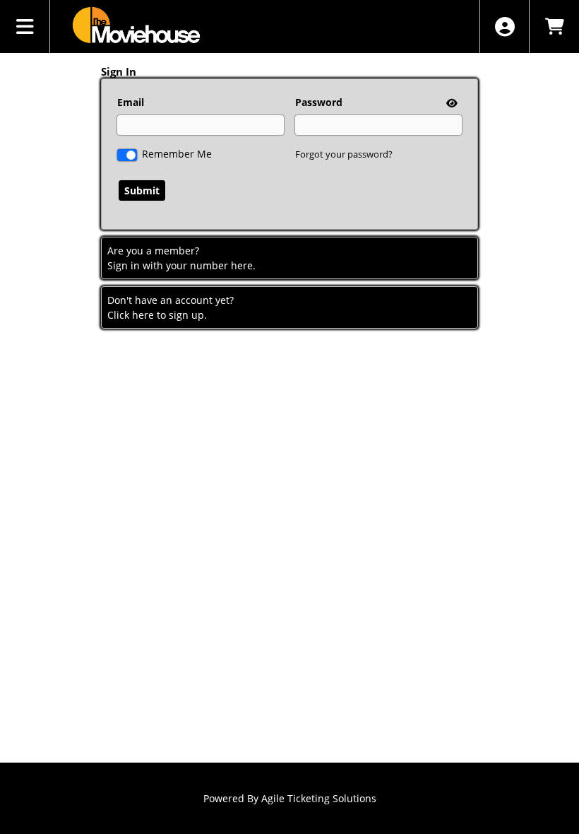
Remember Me (177, 153)
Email (130, 102)
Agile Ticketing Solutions (318, 798)
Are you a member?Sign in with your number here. (181, 258)
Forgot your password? (344, 154)
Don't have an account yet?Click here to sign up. (170, 307)
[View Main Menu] (25, 26)
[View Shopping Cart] (554, 26)
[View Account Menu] (504, 26)
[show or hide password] (450, 103)
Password (318, 102)
